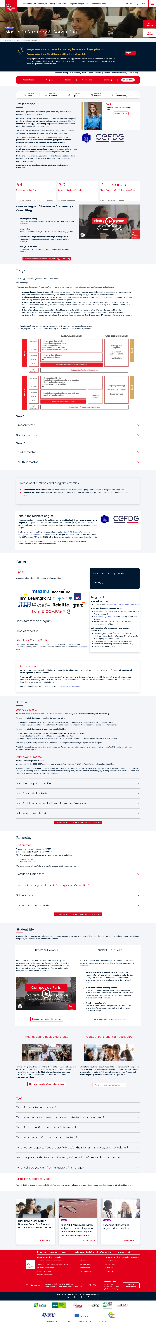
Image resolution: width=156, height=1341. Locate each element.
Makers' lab (110, 1264)
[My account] (143, 4)
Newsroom (41, 1252)
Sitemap (109, 1268)
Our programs (26, 4)
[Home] (11, 6)
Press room (85, 1268)
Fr (127, 3)
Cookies (68, 1322)
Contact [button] (149, 35)
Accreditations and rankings (49, 1261)
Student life (128, 80)
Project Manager (101, 611)
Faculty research (44, 1271)
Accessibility (104, 1322)
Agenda (54, 1252)
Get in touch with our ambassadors (109, 1085)
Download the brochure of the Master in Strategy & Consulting (46, 259)
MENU (151, 2)
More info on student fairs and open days (46, 1084)
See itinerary (112, 1289)
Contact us (35, 1285)
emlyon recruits (124, 1252)
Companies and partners (78, 4)
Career (68, 80)
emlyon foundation (45, 1274)
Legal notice (51, 1322)
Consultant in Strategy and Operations (123, 604)
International (85, 1264)
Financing (107, 80)
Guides (83, 1261)
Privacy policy (85, 1322)
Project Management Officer (106, 616)
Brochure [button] (149, 25)
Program (49, 80)
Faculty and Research (57, 4)
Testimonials (85, 1271)
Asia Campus (111, 1261)
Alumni (64, 1252)
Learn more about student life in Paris (109, 1019)
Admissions (87, 80)
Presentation (28, 80)
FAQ (95, 1285)
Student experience (98, 4)
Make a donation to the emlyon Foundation (93, 1252)
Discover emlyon (40, 4)
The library (109, 1271)
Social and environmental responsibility (54, 1264)
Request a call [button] (121, 113)
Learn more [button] (44, 1240)
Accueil (8, 40)
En (131, 3)
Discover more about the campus (46, 1019)
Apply (128, 53)
